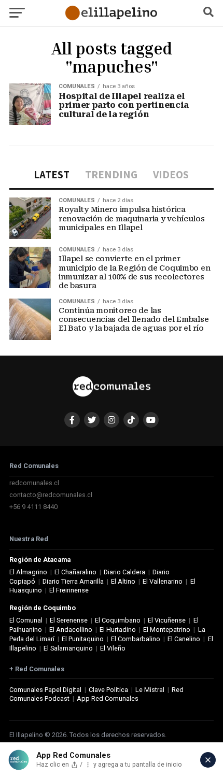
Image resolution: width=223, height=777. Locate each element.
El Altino (123, 581)
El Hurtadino (118, 629)
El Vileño (113, 648)
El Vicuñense (167, 620)
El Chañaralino (75, 572)
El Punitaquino (83, 639)
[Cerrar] (208, 760)
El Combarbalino (135, 639)
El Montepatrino (166, 629)
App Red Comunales (107, 698)
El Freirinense (69, 590)
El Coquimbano (118, 620)
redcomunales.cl (34, 483)
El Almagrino (28, 572)
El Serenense (69, 620)
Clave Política (108, 690)
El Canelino (184, 639)
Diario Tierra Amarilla (73, 581)
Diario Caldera (124, 572)
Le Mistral (149, 690)
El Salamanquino (68, 648)
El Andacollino (70, 629)
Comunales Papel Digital (45, 690)
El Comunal (26, 620)
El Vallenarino (163, 581)
